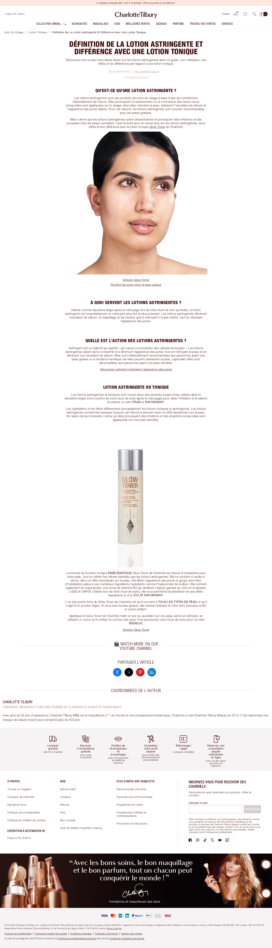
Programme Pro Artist (130, 804)
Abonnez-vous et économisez (134, 796)
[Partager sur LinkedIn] (151, 672)
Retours (65, 804)
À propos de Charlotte (20, 796)
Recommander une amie (131, 789)
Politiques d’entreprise (106, 933)
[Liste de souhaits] (245, 14)
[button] (254, 14)
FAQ (62, 812)
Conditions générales (81, 933)
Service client (68, 789)
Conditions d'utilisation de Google (126, 938)
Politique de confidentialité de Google (77, 938)
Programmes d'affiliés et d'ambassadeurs (131, 814)
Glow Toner (157, 126)
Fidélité (225, 14)
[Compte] (235, 14)
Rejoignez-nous (16, 804)
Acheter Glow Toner (136, 279)
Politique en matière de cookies (26, 820)
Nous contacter (114, 928)
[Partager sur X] (129, 672)
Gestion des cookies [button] (131, 933)
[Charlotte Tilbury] (136, 14)
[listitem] (51, 24)
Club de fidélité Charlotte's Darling (81, 828)
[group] (54, 749)
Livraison (65, 796)
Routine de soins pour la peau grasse (136, 284)
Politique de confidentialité (23, 812)
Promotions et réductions (132, 823)
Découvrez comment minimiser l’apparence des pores (136, 369)
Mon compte (67, 820)
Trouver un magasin (19, 789)
